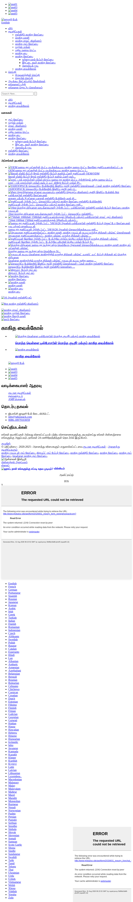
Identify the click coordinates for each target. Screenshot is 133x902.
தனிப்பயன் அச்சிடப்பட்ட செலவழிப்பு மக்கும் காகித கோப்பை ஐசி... (45, 204)
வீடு (10, 28)
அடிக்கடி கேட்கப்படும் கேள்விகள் (26, 81)
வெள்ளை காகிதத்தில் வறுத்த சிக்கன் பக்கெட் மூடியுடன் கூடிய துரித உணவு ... (52, 260)
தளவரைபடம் (15, 396)
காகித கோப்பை (24, 56)
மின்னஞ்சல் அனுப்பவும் (14, 462)
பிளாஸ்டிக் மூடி (30, 65)
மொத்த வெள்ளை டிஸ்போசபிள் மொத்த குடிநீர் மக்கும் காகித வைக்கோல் (64, 343)
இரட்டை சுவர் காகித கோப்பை (39, 62)
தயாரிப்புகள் (15, 31)
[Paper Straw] (27, 349)
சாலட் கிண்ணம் (17, 125)
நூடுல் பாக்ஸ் (22, 47)
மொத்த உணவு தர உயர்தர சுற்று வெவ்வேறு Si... (34, 251)
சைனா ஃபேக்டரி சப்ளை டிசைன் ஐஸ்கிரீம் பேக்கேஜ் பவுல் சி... (42, 198)
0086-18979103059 (19, 419)
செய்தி (12, 71)
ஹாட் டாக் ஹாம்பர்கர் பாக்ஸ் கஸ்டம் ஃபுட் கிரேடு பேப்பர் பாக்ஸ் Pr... (44, 182)
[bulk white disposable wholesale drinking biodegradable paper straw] (57, 336)
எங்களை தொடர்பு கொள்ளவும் (25, 87)
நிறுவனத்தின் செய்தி (27, 75)
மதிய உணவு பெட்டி (25, 50)
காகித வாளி (22, 37)
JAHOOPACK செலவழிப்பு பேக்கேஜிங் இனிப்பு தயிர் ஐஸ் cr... (42, 189)
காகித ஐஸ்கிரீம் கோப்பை (84, 452)
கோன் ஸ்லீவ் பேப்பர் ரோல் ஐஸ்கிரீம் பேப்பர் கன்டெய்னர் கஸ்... (42, 176)
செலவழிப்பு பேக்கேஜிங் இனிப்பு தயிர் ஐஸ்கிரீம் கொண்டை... (41, 266)
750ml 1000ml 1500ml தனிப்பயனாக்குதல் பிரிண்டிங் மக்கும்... (43, 220)
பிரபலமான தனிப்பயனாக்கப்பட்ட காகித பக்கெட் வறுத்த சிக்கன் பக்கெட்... (49, 235)
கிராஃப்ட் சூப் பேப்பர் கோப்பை (53, 452)
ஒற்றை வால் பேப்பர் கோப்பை (38, 59)
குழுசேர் (6, 443)
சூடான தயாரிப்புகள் (19, 392)
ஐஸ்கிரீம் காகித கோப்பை (29, 34)
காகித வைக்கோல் (25, 68)
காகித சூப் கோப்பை (26, 43)
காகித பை (21, 53)
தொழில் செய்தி (24, 78)
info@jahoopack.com (20, 416)
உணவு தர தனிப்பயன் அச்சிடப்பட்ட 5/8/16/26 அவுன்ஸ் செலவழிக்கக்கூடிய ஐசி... (53, 229)
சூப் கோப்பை (15, 119)
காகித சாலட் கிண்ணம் (28, 40)
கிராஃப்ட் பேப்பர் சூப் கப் (21, 273)
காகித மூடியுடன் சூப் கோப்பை (18, 452)
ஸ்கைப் (5, 465)
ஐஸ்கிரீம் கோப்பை (18, 150)
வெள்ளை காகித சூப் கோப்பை (29, 456)
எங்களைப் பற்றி (17, 84)
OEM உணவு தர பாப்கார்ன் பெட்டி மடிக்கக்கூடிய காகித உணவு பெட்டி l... (48, 170)
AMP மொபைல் (16, 399)
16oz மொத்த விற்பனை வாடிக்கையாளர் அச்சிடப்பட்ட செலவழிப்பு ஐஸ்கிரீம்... (50, 213)
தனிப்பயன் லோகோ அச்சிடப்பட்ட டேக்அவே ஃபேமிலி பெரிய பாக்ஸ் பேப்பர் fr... (51, 241)
